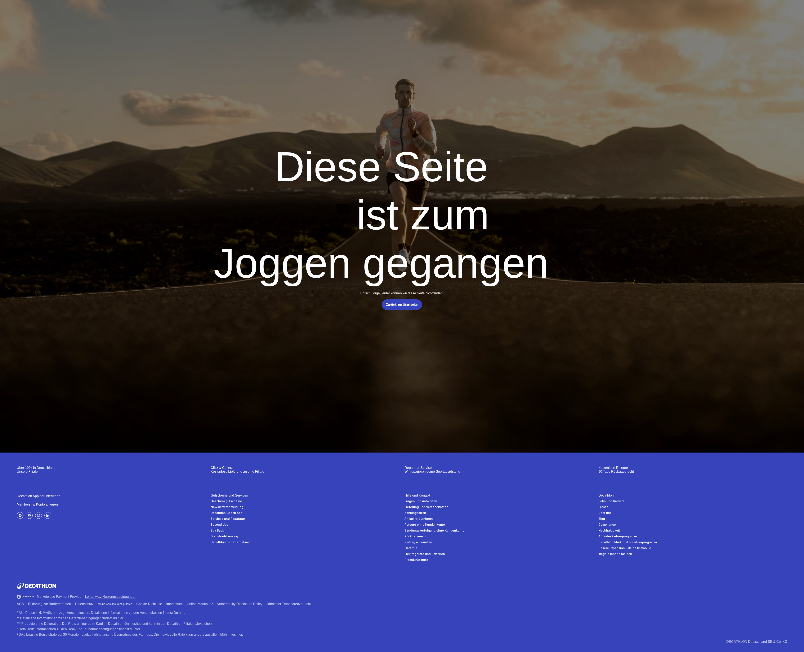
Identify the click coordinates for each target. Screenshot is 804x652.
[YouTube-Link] (29, 515)
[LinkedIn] (47, 515)
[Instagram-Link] (38, 515)
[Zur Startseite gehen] (36, 586)
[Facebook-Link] (20, 515)
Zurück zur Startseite (402, 304)
